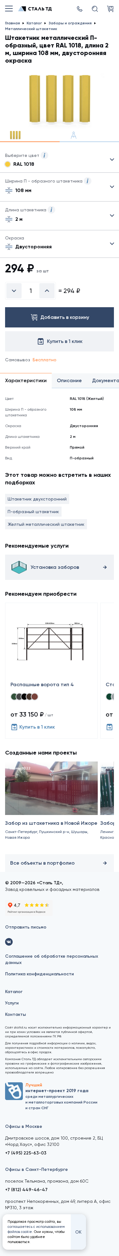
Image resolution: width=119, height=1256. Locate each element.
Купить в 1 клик (37, 727)
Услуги (12, 1003)
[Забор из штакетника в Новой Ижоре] (51, 807)
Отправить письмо (25, 927)
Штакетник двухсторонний (37, 498)
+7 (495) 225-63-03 (25, 1153)
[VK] (9, 942)
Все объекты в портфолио (42, 863)
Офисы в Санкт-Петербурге (36, 1169)
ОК (78, 1231)
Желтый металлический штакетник (46, 524)
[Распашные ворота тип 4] (51, 670)
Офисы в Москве (23, 1126)
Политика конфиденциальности (39, 974)
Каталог (14, 991)
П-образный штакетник (33, 511)
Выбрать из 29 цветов (59, 159)
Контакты (15, 1014)
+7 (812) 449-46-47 (26, 1189)
